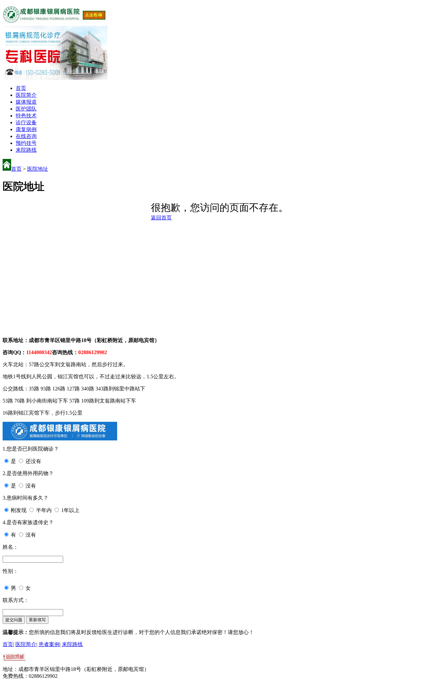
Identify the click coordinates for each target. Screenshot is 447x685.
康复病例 (26, 129)
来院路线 (26, 150)
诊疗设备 (26, 122)
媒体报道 (26, 102)
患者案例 (49, 644)
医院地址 (37, 169)
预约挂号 (26, 143)
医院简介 (26, 95)
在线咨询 (26, 136)
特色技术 (26, 115)
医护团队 (26, 108)
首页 (21, 88)
